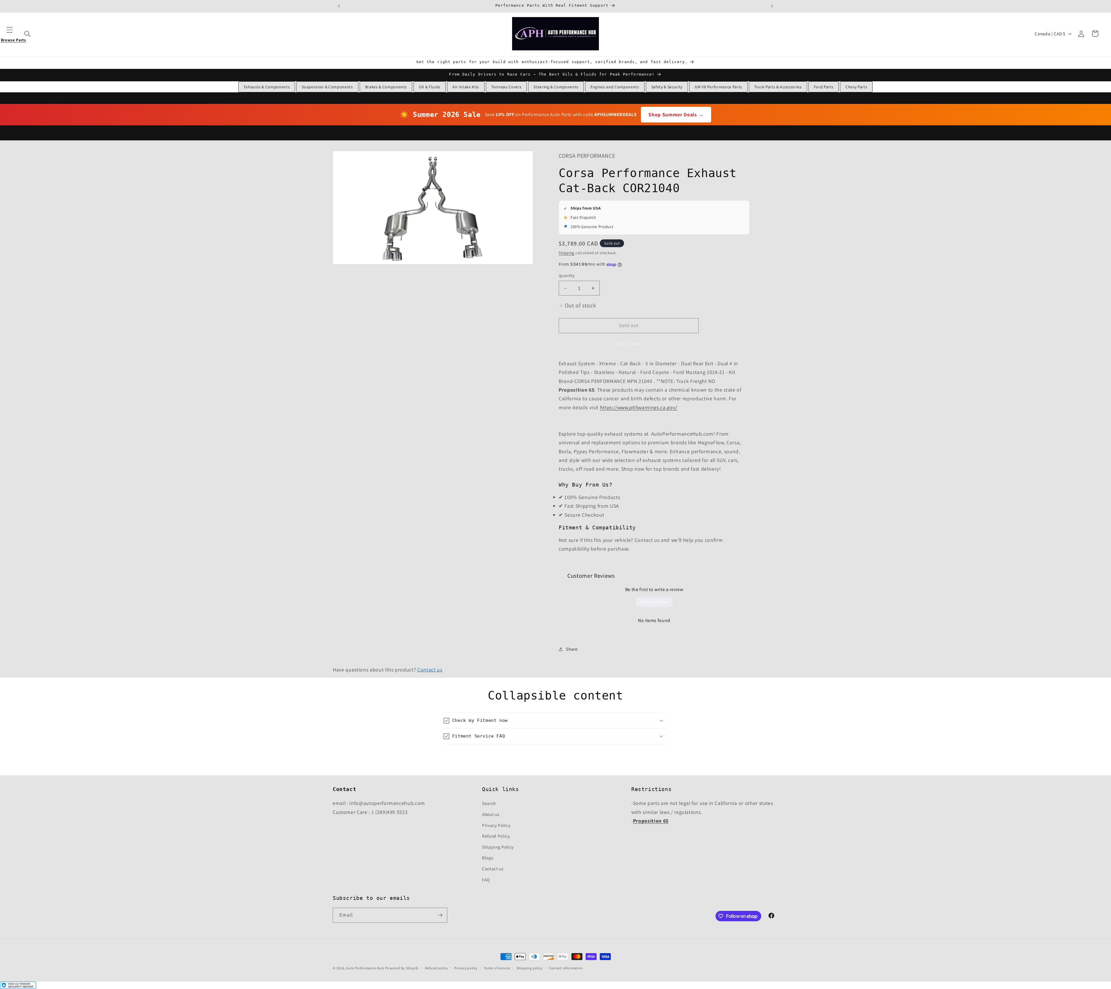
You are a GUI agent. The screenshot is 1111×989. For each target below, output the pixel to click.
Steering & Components (556, 86)
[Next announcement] (772, 6)
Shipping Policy (498, 847)
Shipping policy (529, 968)
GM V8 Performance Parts (718, 86)
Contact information (566, 968)
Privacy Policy (496, 825)
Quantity (567, 275)
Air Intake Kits (466, 86)
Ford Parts (824, 86)
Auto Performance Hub (365, 968)
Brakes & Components (386, 86)
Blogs (487, 857)
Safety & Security (667, 86)
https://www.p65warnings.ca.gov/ (638, 407)
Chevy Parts (856, 86)
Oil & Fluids (429, 86)
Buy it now (629, 344)
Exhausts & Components (267, 86)
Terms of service (497, 968)
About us (490, 814)
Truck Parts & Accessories (778, 86)
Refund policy (436, 968)
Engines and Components (615, 86)
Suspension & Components (327, 86)
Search (489, 803)
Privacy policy (466, 968)
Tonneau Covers (506, 86)
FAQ (486, 879)
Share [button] (571, 649)
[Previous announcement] (339, 6)
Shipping (566, 252)
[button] (13, 34)
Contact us (429, 669)
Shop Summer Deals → (676, 114)
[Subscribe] (440, 915)
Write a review (654, 602)
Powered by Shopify (402, 968)
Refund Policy (496, 836)
